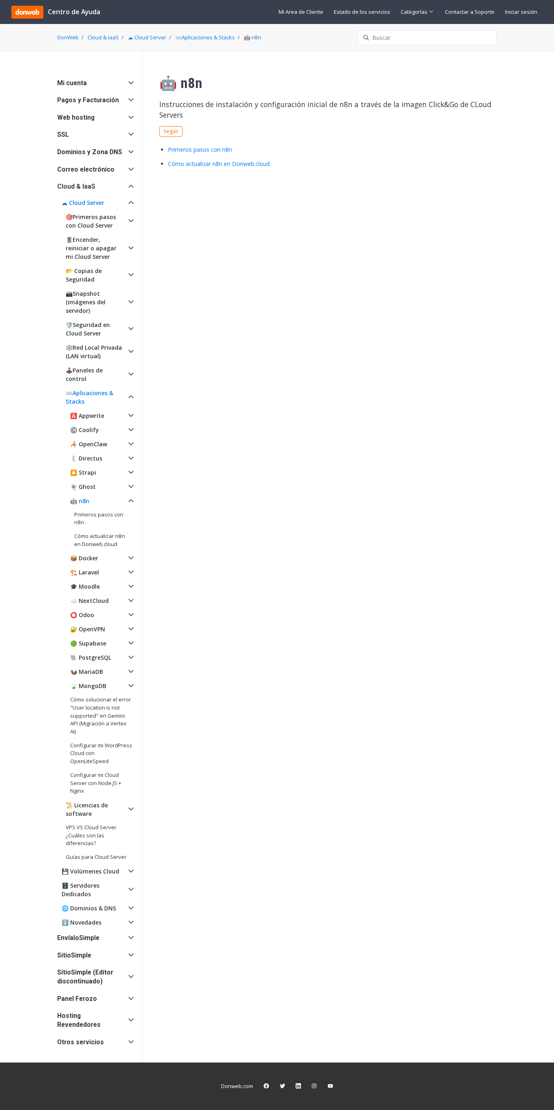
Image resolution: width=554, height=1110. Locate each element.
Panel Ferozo (77, 998)
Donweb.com (237, 1086)
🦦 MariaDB (86, 671)
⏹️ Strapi (83, 472)
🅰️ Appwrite (87, 415)
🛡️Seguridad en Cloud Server (88, 329)
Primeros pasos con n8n (200, 149)
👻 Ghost (83, 486)
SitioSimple (74, 955)
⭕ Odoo (82, 615)
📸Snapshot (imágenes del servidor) (85, 302)
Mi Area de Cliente (301, 11)
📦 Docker (84, 558)
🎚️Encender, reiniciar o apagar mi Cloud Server (91, 248)
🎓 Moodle (85, 586)
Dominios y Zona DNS (89, 152)
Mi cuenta (72, 83)
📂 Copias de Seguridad (84, 275)
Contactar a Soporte (469, 11)
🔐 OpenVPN (87, 629)
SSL (63, 134)
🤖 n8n (252, 37)
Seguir (170, 131)
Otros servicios (80, 1042)
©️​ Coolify (84, 430)
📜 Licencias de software (87, 809)
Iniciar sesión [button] (521, 11)
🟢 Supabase (88, 643)
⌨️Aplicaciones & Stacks (205, 37)
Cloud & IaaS (103, 37)
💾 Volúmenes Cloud (90, 871)
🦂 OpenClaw (88, 444)
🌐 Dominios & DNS (89, 908)
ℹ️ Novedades (81, 922)
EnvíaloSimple (78, 938)
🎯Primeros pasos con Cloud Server (91, 221)
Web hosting (75, 117)
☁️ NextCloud (89, 600)
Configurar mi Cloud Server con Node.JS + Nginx (95, 782)
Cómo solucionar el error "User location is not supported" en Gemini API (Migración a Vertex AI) (100, 715)
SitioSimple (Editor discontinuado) (85, 976)
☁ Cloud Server (147, 37)
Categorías (415, 11)
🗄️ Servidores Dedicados (80, 890)
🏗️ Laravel (84, 572)
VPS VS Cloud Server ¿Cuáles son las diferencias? (91, 835)
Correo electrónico (85, 169)
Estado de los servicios (362, 11)
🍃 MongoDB (88, 686)
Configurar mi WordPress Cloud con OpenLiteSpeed (101, 753)
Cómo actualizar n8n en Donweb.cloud (219, 164)
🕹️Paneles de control (84, 374)
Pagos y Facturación (88, 100)
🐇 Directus (86, 458)
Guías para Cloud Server (96, 856)
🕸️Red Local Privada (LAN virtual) (94, 352)
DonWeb (68, 37)
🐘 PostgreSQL (90, 657)
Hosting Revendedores (79, 1020)
